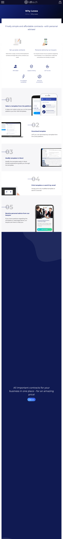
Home (27, 14)
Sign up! (31, 399)
